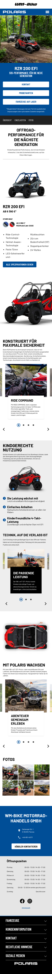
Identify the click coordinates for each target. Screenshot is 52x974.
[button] (4, 429)
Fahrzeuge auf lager (26, 101)
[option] (26, 392)
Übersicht (7, 120)
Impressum (26, 908)
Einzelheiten (20, 120)
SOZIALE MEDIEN (15, 956)
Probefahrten (26, 93)
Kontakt (26, 84)
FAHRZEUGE (12, 920)
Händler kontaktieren (26, 846)
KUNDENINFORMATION (18, 929)
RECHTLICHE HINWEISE (19, 947)
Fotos (31, 120)
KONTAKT (11, 938)
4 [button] (33, 425)
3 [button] (28, 425)
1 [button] (18, 425)
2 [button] (23, 425)
